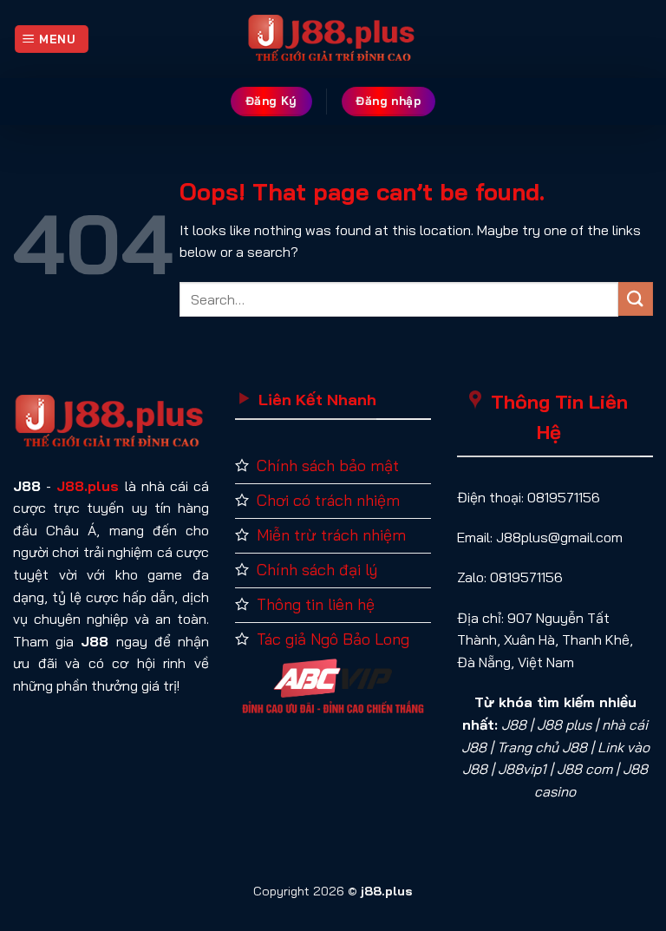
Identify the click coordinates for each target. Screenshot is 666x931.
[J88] (333, 39)
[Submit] (635, 299)
